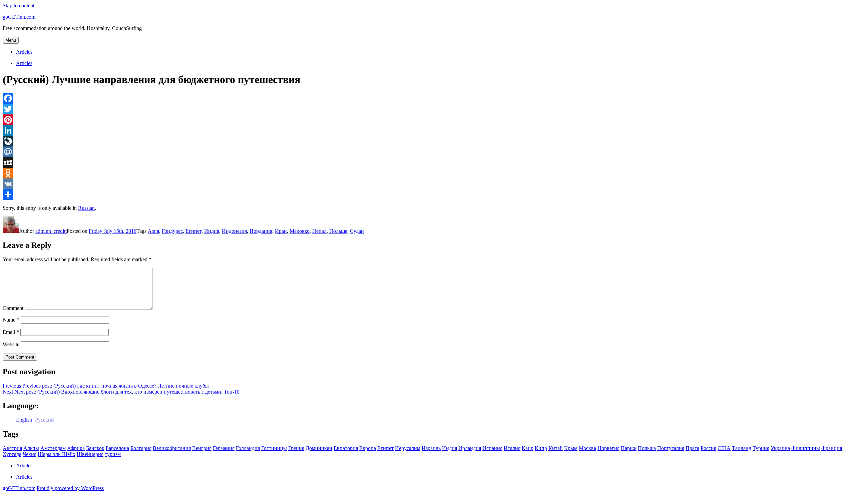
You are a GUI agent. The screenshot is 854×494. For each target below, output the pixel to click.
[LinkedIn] (427, 130)
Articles (24, 52)
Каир (527, 448)
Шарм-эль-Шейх (56, 454)
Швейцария (90, 454)
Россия (708, 448)
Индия (211, 231)
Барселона (117, 448)
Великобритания (172, 448)
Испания (492, 448)
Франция (831, 448)
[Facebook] (427, 98)
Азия (153, 231)
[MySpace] (427, 162)
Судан (357, 231)
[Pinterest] (427, 119)
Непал (319, 231)
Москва (587, 448)
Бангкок (95, 448)
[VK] (427, 183)
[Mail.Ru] (427, 151)
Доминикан (319, 448)
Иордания (261, 231)
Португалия (670, 448)
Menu (10, 40)
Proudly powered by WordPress (70, 488)
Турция (761, 448)
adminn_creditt (51, 231)
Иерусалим (407, 448)
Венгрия (201, 448)
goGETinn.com (19, 17)
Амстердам (53, 448)
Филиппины (805, 448)
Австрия (12, 448)
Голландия (248, 448)
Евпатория (346, 448)
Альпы (31, 448)
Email (11, 332)
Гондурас (172, 231)
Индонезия (234, 231)
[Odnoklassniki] (427, 173)
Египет (193, 231)
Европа (367, 448)
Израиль (431, 448)
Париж (628, 448)
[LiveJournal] (427, 141)
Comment (13, 308)
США (724, 448)
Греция (296, 448)
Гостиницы (274, 448)
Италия (512, 448)
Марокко (300, 231)
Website (11, 344)
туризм (113, 454)
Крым (570, 448)
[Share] (427, 194)
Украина (780, 448)
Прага (692, 448)
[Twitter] (427, 109)
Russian (86, 208)
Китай (555, 448)
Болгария (140, 448)
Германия (224, 448)
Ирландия (469, 448)
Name (11, 320)
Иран (281, 231)
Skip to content (18, 5)
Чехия (29, 454)
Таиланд (741, 448)
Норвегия (608, 448)
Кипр (541, 448)
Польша (338, 231)
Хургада (12, 454)
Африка (76, 448)
